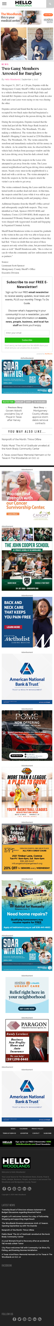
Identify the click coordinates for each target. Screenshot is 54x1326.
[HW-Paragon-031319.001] (27, 1062)
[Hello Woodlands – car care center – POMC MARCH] (27, 760)
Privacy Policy (37, 1128)
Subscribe (47, 1133)
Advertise (24, 1133)
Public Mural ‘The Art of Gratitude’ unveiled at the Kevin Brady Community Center (26, 447)
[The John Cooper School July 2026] (27, 590)
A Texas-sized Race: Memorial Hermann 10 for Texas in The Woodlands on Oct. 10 (26, 456)
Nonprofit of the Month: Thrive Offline (21, 439)
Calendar (23, 1128)
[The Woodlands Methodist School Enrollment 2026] (27, 392)
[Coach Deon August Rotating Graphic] (27, 817)
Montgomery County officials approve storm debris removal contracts (40, 417)
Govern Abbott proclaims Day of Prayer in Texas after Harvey (14, 415)
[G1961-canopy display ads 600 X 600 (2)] (27, 521)
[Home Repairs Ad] (27, 930)
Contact (35, 1133)
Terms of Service (9, 1133)
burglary (19, 402)
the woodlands (40, 402)
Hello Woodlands (12, 79)
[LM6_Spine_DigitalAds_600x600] (27, 647)
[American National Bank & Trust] (27, 704)
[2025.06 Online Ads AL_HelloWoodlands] (27, 874)
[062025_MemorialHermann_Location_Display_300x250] (27, 1012)
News (13, 1128)
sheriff (28, 402)
